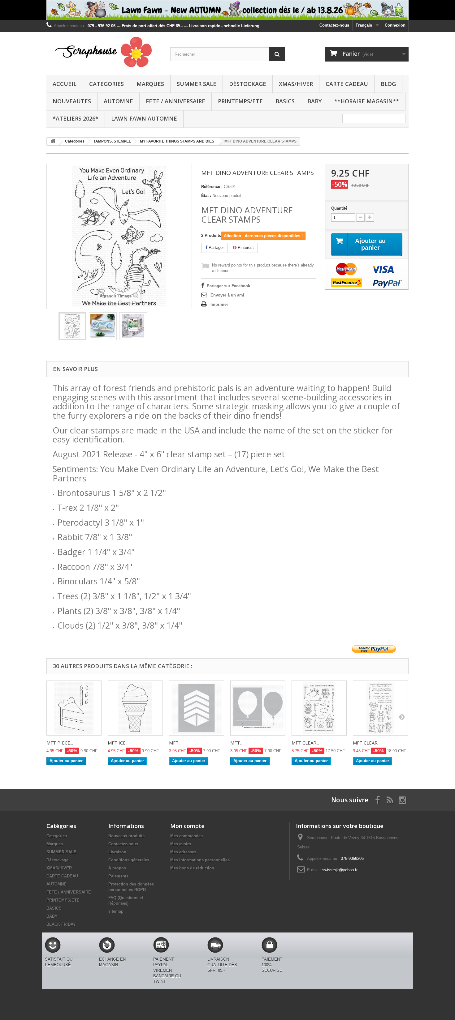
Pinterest (245, 247)
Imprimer (219, 304)
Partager (215, 247)
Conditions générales (128, 860)
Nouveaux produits (126, 836)
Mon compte (187, 826)
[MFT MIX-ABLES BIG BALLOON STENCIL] (257, 708)
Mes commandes (186, 836)
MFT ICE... (118, 743)
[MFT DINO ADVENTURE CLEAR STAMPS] (72, 326)
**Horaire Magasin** (366, 101)
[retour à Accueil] (53, 141)
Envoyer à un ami (227, 295)
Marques (150, 83)
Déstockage (247, 83)
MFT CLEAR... (305, 743)
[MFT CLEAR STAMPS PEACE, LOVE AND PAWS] (380, 708)
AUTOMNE (118, 101)
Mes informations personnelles (200, 860)
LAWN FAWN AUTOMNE (144, 118)
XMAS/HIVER (296, 83)
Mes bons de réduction (192, 868)
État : (206, 195)
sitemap (116, 911)
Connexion (395, 25)
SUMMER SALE (196, 83)
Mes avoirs (180, 844)
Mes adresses (183, 852)
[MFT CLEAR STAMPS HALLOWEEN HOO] (319, 708)
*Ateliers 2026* (75, 118)
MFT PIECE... (59, 743)
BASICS (285, 101)
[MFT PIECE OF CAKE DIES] (74, 708)
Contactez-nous (334, 25)
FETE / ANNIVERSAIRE (175, 101)
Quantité (339, 208)
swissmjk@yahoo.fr (340, 870)
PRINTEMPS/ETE (240, 101)
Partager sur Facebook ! (230, 286)
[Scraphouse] (103, 51)
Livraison (117, 852)
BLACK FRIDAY (61, 924)
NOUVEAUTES (72, 101)
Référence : (212, 186)
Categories (106, 83)
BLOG (388, 83)
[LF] (227, 10)
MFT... (175, 743)
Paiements (118, 876)
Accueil (64, 83)
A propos (117, 868)
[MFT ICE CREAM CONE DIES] (135, 708)
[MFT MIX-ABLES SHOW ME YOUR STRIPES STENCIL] (196, 708)
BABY (314, 101)
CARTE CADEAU (347, 83)
